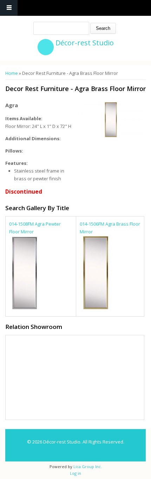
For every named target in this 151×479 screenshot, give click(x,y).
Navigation (9, 8)
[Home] (46, 47)
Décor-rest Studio (84, 42)
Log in (75, 473)
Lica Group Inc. (87, 466)
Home (11, 73)
